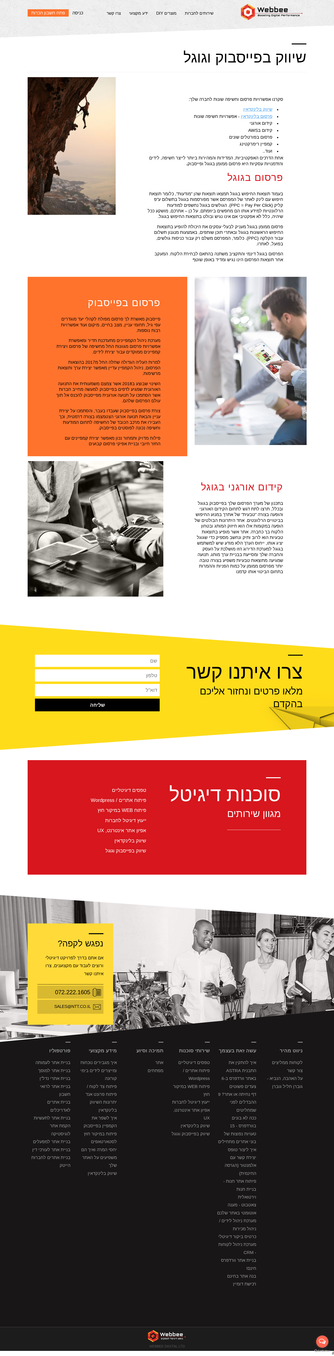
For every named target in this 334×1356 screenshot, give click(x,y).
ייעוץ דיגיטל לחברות (125, 820)
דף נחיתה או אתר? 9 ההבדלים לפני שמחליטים (237, 1102)
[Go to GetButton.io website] (322, 1351)
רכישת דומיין (244, 1284)
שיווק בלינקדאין (257, 109)
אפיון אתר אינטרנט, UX (121, 830)
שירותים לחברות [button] (199, 13)
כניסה (77, 12)
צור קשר (295, 1070)
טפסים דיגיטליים (129, 790)
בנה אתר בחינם (241, 1276)
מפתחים (155, 1070)
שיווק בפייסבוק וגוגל (125, 850)
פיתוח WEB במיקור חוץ (122, 810)
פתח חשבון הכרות (48, 12)
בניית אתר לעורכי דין (51, 1149)
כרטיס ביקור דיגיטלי (237, 1236)
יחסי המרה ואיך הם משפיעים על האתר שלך (99, 1157)
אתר (159, 1062)
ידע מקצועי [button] (138, 13)
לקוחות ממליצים (287, 1062)
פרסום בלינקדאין (256, 116)
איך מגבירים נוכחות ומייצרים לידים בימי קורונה (98, 1070)
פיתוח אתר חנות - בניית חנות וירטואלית (239, 1189)
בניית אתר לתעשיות (52, 1118)
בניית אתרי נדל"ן (55, 1078)
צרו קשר (114, 13)
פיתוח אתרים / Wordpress (118, 800)
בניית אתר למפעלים (51, 1141)
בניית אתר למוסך (54, 1070)
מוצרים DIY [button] (166, 13)
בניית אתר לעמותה (52, 1062)
